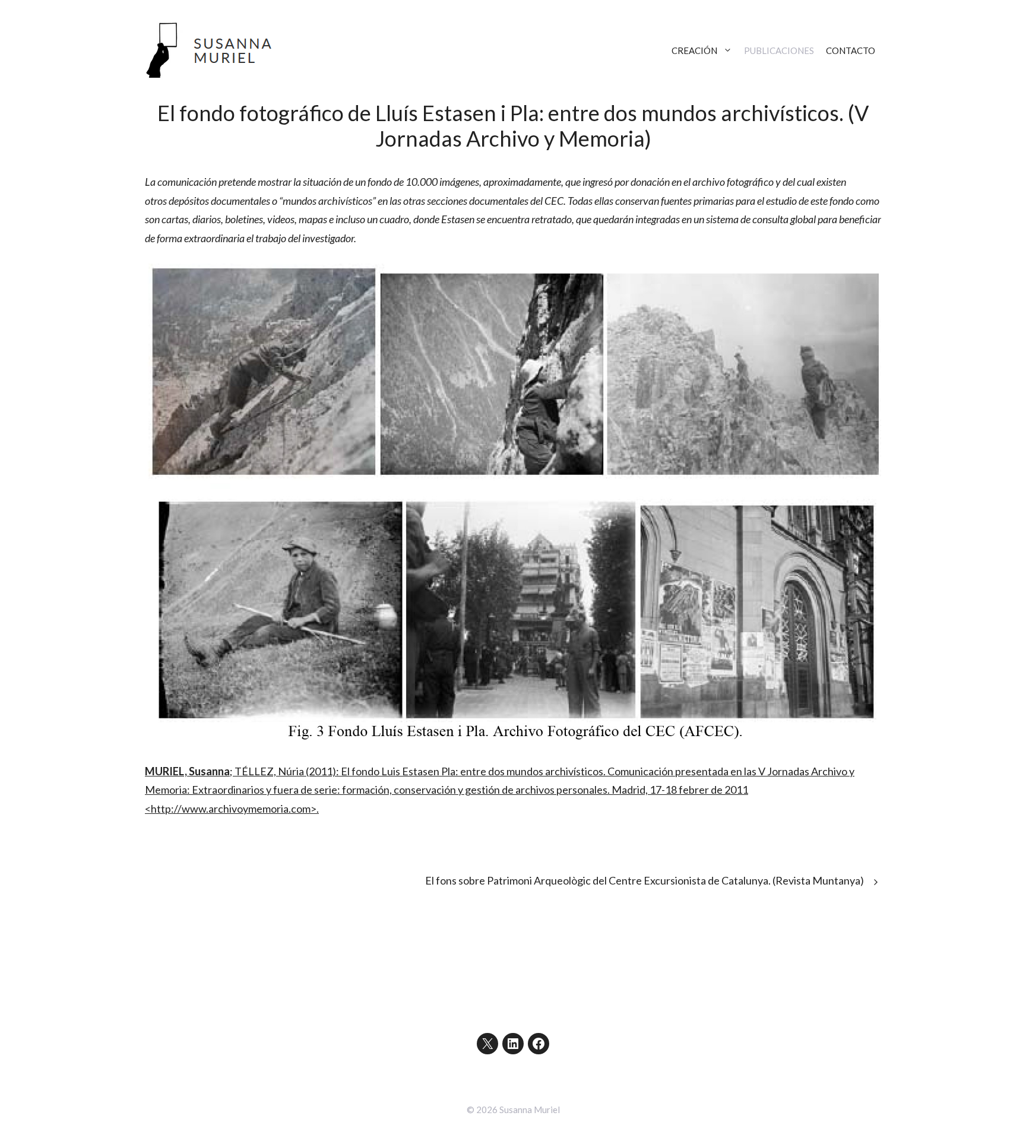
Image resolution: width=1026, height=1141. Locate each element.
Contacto (850, 50)
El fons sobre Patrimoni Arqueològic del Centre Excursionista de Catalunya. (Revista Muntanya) (644, 880)
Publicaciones (779, 50)
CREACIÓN (694, 50)
